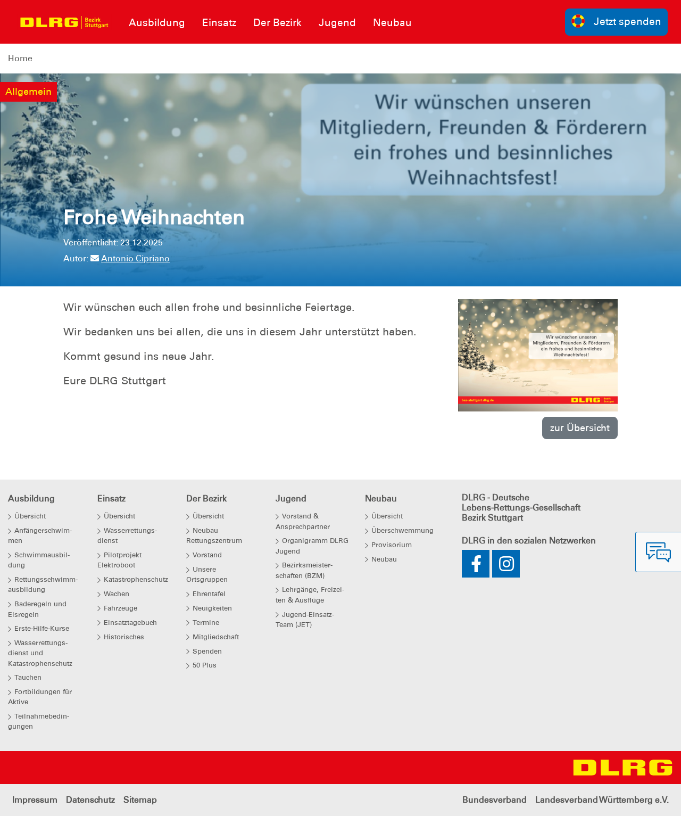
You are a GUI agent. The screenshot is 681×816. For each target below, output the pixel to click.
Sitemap (140, 800)
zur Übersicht (580, 427)
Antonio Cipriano (135, 258)
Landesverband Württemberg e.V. (602, 800)
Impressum (34, 800)
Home (20, 58)
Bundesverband (494, 800)
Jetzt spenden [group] (627, 21)
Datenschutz (90, 800)
